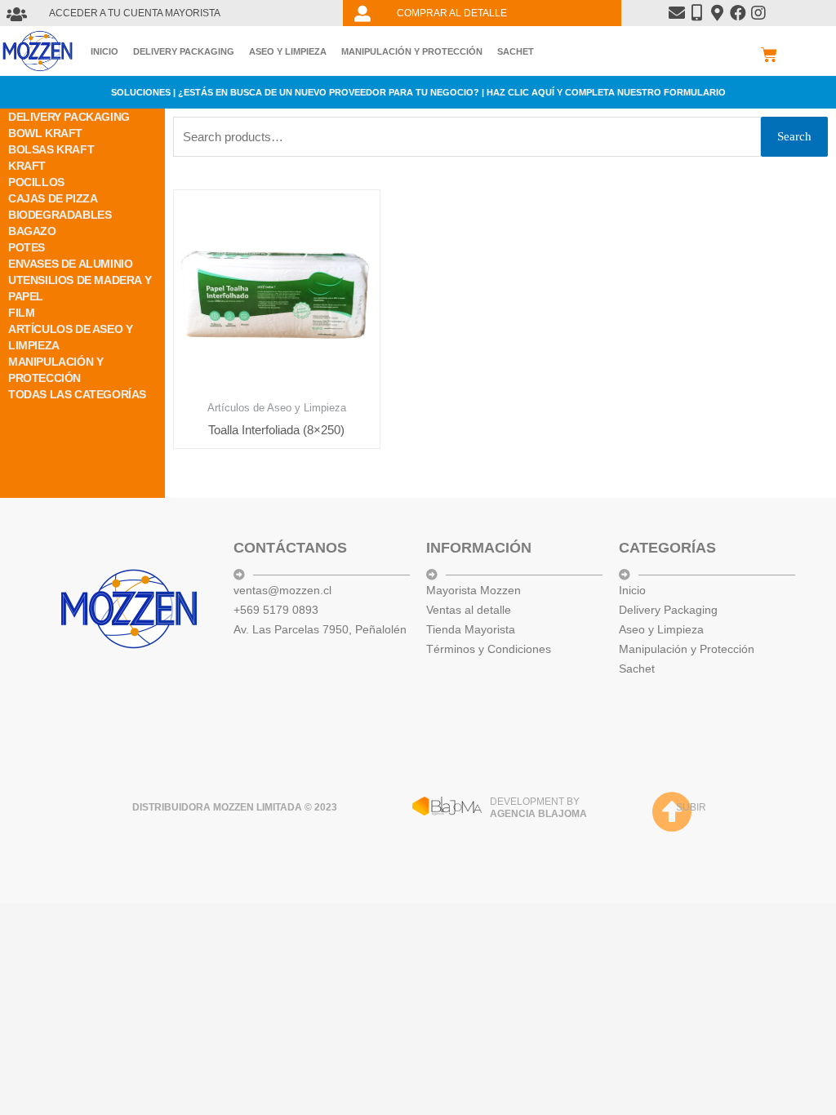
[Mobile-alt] (697, 13)
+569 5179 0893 (275, 609)
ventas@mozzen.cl (282, 590)
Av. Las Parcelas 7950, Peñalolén (320, 629)
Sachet (515, 51)
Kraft (27, 165)
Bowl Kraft (45, 133)
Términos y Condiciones (488, 648)
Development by (538, 808)
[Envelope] (677, 13)
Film (21, 312)
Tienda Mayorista (470, 629)
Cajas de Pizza (52, 198)
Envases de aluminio (70, 263)
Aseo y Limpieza (288, 51)
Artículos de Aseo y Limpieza (70, 337)
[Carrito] (769, 55)
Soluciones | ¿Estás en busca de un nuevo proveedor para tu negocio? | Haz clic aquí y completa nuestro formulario (418, 92)
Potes (26, 247)
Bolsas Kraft (51, 149)
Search (794, 136)
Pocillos (36, 182)
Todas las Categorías (77, 394)
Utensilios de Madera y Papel (79, 288)
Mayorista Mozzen (473, 590)
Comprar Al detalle (452, 13)
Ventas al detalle (468, 609)
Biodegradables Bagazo (59, 223)
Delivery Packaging (183, 51)
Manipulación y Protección (411, 51)
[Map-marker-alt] (717, 13)
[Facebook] (738, 13)
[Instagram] (758, 13)
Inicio (104, 51)
